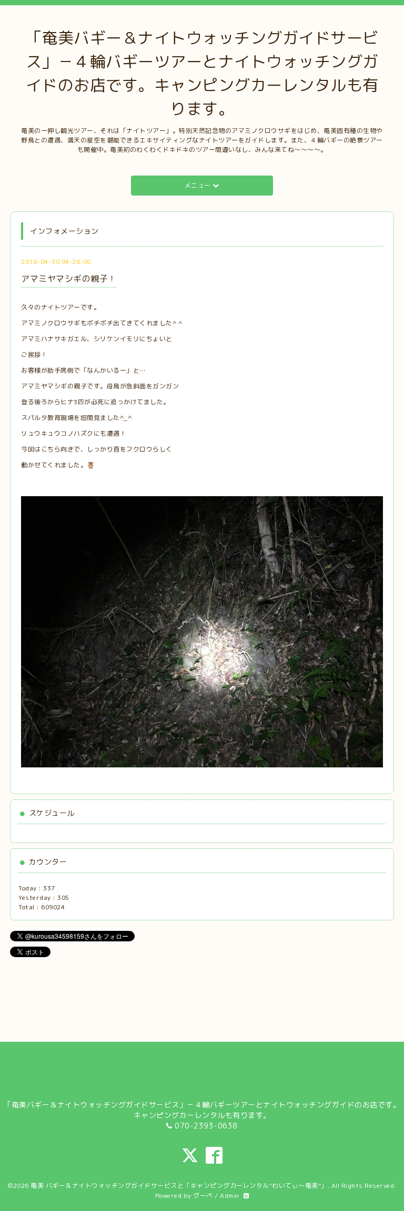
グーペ (203, 1195)
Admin (229, 1195)
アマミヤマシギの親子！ (69, 278)
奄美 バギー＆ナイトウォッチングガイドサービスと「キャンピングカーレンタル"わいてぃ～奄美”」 (179, 1185)
